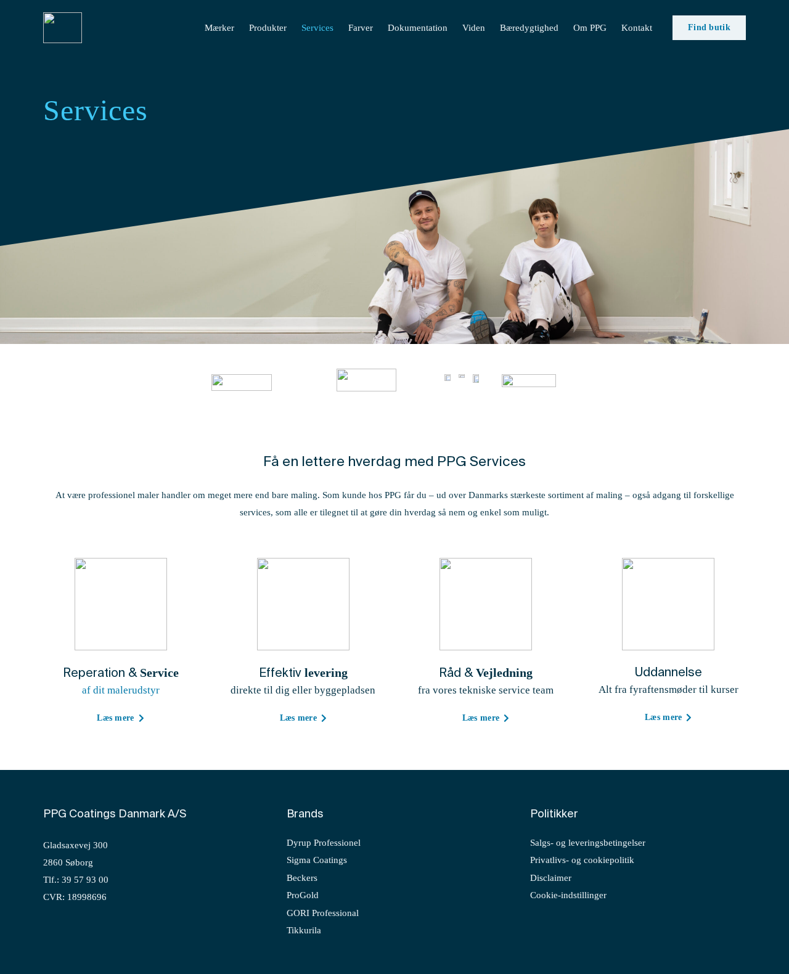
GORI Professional (323, 913)
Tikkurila (304, 930)
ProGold (303, 895)
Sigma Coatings (317, 860)
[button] (660, 27)
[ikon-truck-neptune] (303, 604)
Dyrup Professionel (324, 843)
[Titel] (62, 27)
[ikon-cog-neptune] (120, 604)
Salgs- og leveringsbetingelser (587, 843)
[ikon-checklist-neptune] (486, 604)
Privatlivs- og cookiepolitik (582, 860)
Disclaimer (550, 878)
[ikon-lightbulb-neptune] (668, 604)
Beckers (302, 878)
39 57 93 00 (85, 880)
